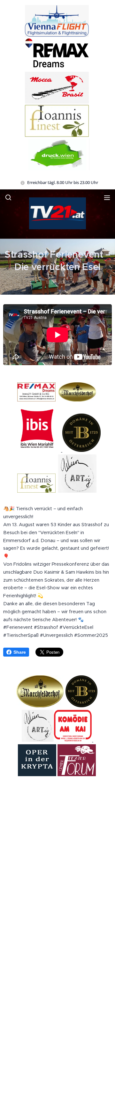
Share (19, 652)
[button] (8, 197)
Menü (107, 197)
